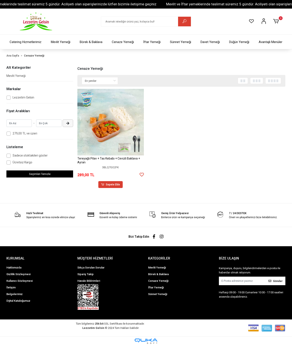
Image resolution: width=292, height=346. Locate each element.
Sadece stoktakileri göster (30, 155)
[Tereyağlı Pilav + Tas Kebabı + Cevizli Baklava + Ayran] (110, 122)
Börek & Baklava (91, 42)
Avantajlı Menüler (270, 42)
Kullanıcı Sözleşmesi (19, 280)
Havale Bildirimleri (88, 280)
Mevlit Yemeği (60, 42)
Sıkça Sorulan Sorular (91, 267)
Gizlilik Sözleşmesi (18, 274)
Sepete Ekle (113, 184)
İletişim (11, 287)
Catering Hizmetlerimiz (25, 42)
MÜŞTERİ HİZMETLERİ (95, 258)
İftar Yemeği (152, 42)
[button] (276, 21)
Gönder (278, 281)
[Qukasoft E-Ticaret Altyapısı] (146, 341)
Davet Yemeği (210, 42)
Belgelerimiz (14, 294)
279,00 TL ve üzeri (25, 133)
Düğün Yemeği (239, 42)
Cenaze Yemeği (123, 42)
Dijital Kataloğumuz (18, 300)
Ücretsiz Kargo (22, 162)
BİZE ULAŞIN (229, 258)
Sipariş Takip (85, 274)
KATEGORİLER (159, 258)
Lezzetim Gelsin (23, 97)
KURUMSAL (15, 258)
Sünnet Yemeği (180, 42)
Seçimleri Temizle (39, 174)
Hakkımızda (13, 267)
